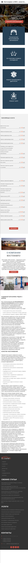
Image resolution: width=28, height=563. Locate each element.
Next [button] (25, 285)
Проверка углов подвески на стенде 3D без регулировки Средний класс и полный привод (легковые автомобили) (7, 150)
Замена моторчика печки (6, 131)
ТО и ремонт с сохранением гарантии (10, 520)
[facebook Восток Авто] (18, 547)
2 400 (21, 127)
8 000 (21, 157)
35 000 (21, 211)
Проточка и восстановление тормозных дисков (12, 509)
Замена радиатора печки (6, 135)
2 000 (21, 162)
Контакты (4, 475)
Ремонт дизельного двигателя (8, 528)
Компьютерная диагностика (7, 143)
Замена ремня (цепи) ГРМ (6, 219)
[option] (14, 19)
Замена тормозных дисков (6, 215)
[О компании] (13, 244)
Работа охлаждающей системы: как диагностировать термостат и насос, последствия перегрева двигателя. (13, 488)
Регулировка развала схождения (9, 522)
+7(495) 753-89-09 (7, 539)
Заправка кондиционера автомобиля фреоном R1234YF (6, 190)
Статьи (3, 470)
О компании (5, 464)
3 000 (21, 139)
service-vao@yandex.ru (12, 543)
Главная (4, 461)
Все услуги (13, 228)
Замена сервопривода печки (7, 139)
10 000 (21, 135)
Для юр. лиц (4, 468)
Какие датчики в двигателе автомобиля (10, 495)
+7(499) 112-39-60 (7, 541)
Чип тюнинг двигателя (6, 524)
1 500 (21, 196)
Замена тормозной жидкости (7, 180)
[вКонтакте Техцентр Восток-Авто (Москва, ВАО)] (13, 547)
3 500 (21, 131)
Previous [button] (3, 285)
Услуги (3, 466)
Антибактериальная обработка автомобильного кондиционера (7, 205)
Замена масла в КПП (5, 196)
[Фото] (8, 283)
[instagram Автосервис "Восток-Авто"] (11, 547)
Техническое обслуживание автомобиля (11, 512)
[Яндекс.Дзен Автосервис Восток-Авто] (16, 547)
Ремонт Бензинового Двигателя (8, 526)
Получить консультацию (14, 21)
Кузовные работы (6, 473)
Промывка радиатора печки (7, 157)
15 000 (21, 192)
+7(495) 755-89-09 (7, 538)
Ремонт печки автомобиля (7, 516)
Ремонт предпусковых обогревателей (10, 514)
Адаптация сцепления (5, 200)
